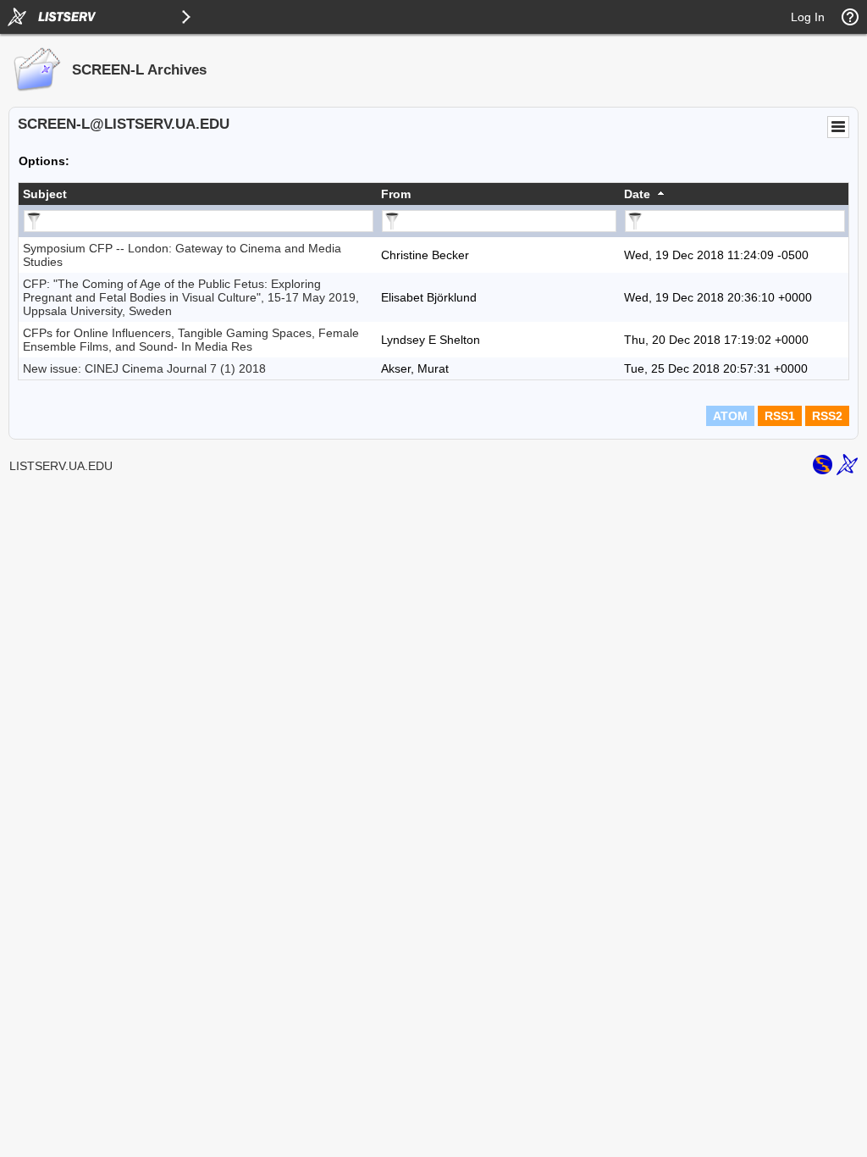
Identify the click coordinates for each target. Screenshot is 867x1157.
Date (637, 194)
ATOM (730, 416)
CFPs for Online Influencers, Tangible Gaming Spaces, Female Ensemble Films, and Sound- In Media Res (191, 339)
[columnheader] (198, 194)
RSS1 (780, 416)
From (396, 194)
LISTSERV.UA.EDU (61, 466)
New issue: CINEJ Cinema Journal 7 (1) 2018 (144, 368)
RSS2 (827, 416)
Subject (45, 194)
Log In (808, 17)
